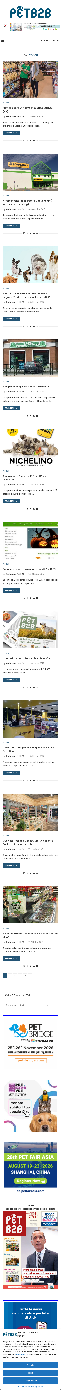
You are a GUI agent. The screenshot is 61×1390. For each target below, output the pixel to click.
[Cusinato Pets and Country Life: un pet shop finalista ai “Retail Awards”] (30, 812)
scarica (25, 1208)
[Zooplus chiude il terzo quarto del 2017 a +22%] (30, 540)
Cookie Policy (24, 1386)
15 (25, 975)
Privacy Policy (37, 1386)
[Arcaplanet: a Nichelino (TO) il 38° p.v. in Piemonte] (30, 447)
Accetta (30, 1365)
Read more (10, 133)
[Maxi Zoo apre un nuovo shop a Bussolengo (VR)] (30, 79)
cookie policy (22, 1354)
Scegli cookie (30, 1380)
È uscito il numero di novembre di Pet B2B (26, 658)
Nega (30, 1373)
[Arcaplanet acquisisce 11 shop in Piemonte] (30, 358)
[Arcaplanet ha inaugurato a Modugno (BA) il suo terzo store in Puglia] (30, 172)
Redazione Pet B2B (15, 116)
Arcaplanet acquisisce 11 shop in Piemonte (27, 386)
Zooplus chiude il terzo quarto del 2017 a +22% (29, 569)
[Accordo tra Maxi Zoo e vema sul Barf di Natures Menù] (30, 904)
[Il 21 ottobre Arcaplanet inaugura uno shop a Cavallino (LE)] (30, 719)
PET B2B (6, 103)
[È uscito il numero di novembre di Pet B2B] (30, 629)
